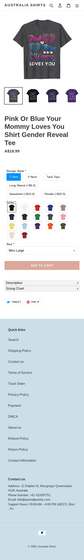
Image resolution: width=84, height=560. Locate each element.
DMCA (13, 416)
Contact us (16, 361)
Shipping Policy (19, 350)
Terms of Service (20, 372)
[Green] (37, 217)
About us (14, 427)
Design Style (16, 171)
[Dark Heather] (50, 217)
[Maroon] (24, 235)
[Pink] (63, 217)
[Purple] (37, 226)
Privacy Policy (18, 394)
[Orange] (50, 226)
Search (13, 339)
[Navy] (12, 217)
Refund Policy (18, 438)
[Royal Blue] (50, 207)
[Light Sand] (12, 235)
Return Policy (18, 449)
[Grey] (63, 207)
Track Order (16, 383)
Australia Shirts (25, 5)
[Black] (12, 207)
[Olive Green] (63, 226)
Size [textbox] (10, 244)
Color (11, 202)
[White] (24, 207)
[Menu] (77, 5)
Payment (14, 405)
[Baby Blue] (24, 226)
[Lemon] (12, 226)
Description (14, 283)
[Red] (37, 207)
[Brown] (24, 217)
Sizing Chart (15, 288)
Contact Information (22, 460)
